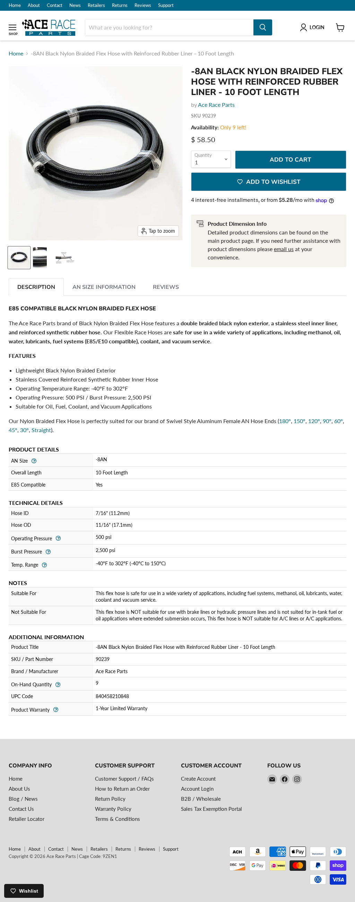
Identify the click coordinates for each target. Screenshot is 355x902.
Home (15, 5)
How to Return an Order (122, 788)
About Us (19, 788)
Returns (120, 5)
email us (284, 249)
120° (314, 421)
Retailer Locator (26, 819)
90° (327, 421)
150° (299, 421)
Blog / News (23, 799)
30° (24, 430)
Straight (41, 430)
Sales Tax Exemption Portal (211, 809)
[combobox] (169, 27)
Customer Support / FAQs (124, 778)
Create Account (198, 778)
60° (338, 421)
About (34, 5)
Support (166, 5)
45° (13, 430)
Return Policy (110, 799)
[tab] (36, 287)
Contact (54, 5)
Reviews (143, 5)
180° (285, 421)
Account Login (197, 788)
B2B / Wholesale (201, 799)
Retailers (96, 5)
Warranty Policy (113, 809)
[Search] (262, 27)
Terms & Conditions (117, 819)
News (75, 5)
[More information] (33, 460)
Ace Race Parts (216, 104)
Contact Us (21, 809)
